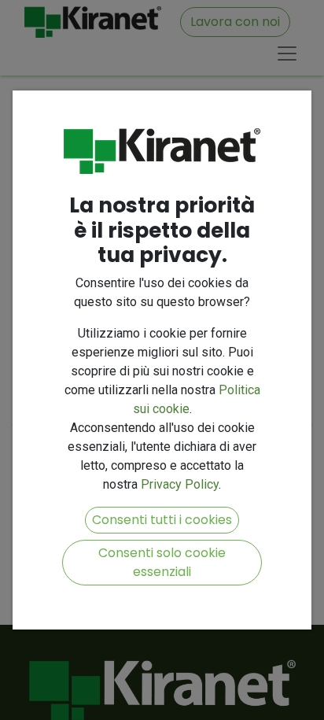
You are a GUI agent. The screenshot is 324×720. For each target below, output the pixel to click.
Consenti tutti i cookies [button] (162, 520)
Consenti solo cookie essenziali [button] (162, 562)
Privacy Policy (180, 484)
